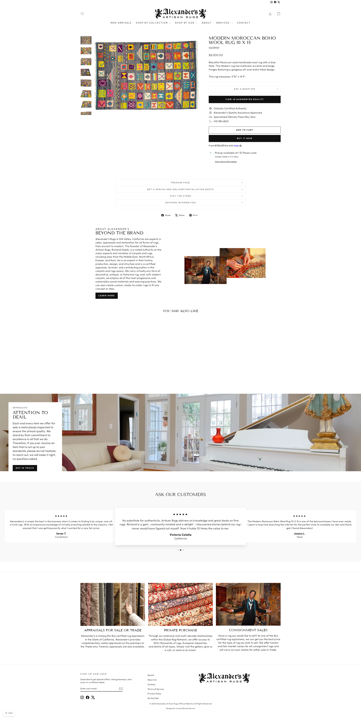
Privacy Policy (154, 693)
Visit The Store (180, 196)
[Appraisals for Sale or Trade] (112, 604)
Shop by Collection (152, 22)
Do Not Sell (153, 698)
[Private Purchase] (180, 604)
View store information (226, 161)
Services (223, 22)
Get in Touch (25, 468)
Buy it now (245, 138)
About (207, 22)
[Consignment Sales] (248, 604)
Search (151, 675)
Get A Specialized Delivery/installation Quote (180, 189)
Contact (243, 22)
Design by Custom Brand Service (180, 708)
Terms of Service (156, 689)
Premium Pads (180, 182)
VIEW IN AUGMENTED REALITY (244, 99)
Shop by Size (185, 22)
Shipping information (180, 202)
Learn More (106, 295)
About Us (152, 679)
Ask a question (244, 89)
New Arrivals (121, 22)
